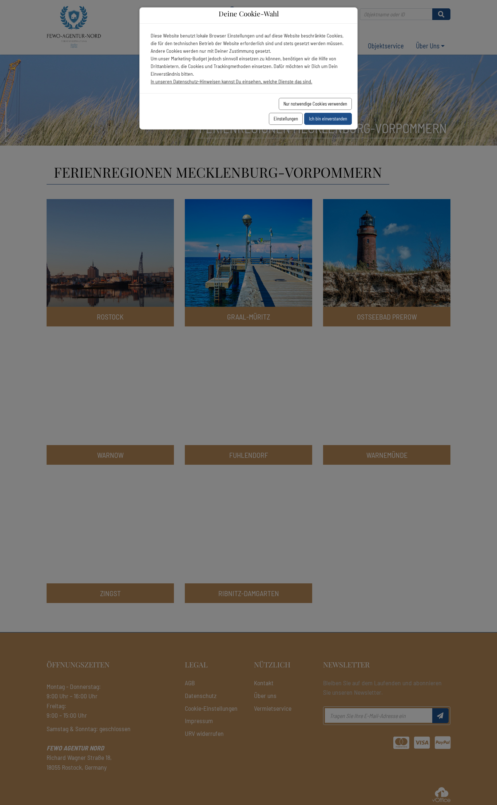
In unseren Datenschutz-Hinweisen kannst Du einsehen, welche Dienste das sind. (231, 81)
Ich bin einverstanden (328, 119)
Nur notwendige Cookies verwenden (315, 104)
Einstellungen (286, 119)
